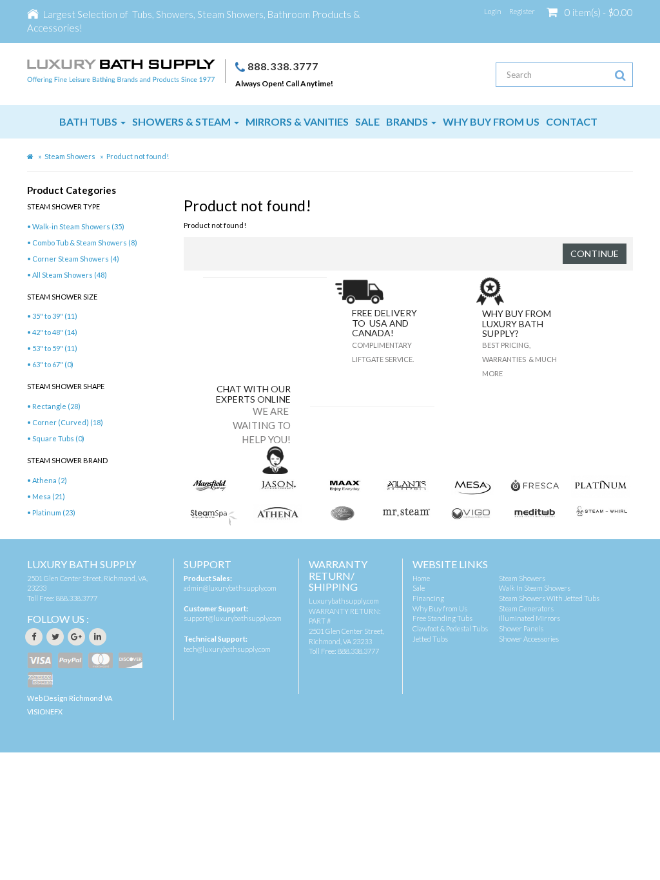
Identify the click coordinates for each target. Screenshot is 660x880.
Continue (594, 253)
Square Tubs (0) (58, 438)
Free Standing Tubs (442, 618)
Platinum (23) (53, 512)
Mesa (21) (48, 496)
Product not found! (137, 156)
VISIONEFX (45, 711)
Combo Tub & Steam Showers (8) (84, 242)
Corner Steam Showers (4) (75, 258)
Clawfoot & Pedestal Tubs (450, 628)
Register (522, 11)
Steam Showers (69, 156)
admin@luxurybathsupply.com (230, 588)
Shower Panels (521, 628)
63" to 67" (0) (52, 364)
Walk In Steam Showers (534, 588)
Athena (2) (49, 480)
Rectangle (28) (56, 406)
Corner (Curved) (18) (67, 422)
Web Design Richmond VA (69, 698)
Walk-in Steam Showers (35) (78, 226)
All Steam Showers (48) (69, 275)
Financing (428, 598)
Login (492, 11)
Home (421, 578)
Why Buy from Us (439, 608)
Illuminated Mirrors (529, 618)
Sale (418, 588)
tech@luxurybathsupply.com (227, 649)
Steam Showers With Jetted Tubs (549, 598)
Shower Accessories (529, 639)
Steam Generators (526, 608)
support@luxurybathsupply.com (233, 618)
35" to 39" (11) (54, 316)
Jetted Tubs (430, 639)
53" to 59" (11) (54, 348)
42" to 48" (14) (54, 332)
